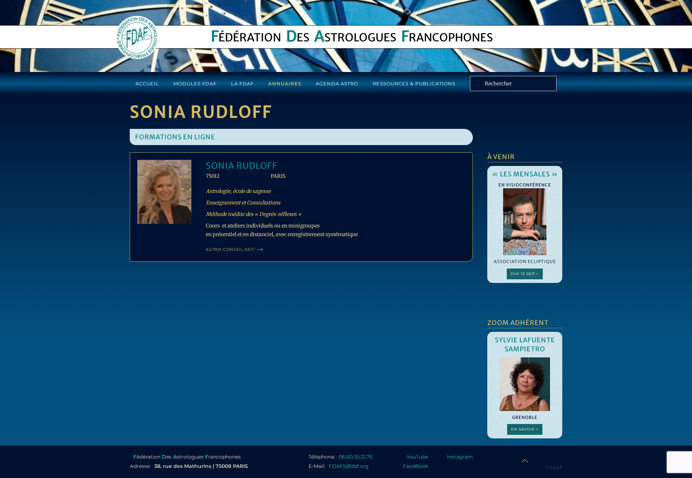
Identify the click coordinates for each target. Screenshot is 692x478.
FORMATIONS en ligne (175, 137)
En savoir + (524, 429)
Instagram (460, 457)
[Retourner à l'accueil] (136, 37)
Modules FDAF (195, 83)
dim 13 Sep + (525, 273)
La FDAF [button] (242, 83)
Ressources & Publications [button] (414, 83)
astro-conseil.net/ (230, 249)
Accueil (147, 83)
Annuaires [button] (284, 83)
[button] (525, 460)
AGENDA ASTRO (337, 83)
